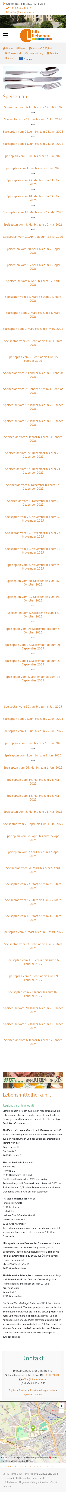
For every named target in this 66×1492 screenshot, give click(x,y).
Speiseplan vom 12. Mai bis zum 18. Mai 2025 (33, 797)
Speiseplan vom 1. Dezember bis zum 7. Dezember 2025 (33, 503)
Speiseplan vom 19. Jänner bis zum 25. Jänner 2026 (33, 407)
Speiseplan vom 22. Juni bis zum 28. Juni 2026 (33, 131)
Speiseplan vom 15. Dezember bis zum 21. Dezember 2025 (33, 471)
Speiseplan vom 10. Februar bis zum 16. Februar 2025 (33, 962)
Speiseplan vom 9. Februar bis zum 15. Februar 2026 (33, 359)
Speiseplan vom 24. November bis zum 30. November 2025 (33, 519)
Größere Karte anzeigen (27, 1466)
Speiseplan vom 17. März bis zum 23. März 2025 (33, 902)
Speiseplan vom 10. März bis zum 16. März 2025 (33, 918)
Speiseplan (15, 96)
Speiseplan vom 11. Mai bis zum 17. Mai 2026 (33, 212)
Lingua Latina (48, 1390)
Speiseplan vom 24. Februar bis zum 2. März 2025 (33, 946)
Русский (28, 1394)
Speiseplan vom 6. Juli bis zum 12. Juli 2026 (33, 107)
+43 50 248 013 (52, 1375)
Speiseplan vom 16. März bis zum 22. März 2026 (33, 299)
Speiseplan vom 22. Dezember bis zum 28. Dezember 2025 (33, 455)
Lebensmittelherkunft (27, 1094)
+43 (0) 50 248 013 (20, 7)
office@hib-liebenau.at (22, 12)
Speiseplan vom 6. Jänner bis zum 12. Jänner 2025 (33, 1042)
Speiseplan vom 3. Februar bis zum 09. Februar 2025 (33, 978)
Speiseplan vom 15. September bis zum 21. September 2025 (33, 663)
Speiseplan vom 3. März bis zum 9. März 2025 (33, 932)
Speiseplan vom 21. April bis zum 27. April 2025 (33, 838)
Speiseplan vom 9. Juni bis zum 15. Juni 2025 (33, 743)
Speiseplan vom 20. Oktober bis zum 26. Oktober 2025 (33, 583)
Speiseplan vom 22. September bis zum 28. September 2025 (33, 647)
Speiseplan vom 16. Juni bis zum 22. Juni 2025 (33, 731)
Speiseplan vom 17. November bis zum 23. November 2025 (33, 535)
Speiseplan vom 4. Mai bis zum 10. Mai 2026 (33, 224)
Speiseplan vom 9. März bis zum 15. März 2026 (33, 314)
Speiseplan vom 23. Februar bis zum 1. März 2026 (33, 343)
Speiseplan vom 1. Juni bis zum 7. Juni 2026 (33, 168)
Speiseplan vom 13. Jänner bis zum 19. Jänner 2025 (33, 1026)
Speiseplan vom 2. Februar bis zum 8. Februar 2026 (33, 375)
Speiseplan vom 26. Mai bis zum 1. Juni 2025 (33, 767)
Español (34, 1390)
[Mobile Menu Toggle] (5, 35)
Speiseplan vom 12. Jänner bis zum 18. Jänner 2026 (33, 423)
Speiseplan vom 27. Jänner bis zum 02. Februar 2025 (33, 994)
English (12, 1390)
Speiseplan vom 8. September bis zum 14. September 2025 (33, 678)
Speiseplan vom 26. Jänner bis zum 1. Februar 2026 (33, 391)
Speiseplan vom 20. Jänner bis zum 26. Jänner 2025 (33, 1010)
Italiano (38, 1394)
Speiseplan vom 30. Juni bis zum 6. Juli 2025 (33, 706)
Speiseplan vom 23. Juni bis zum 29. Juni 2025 (33, 719)
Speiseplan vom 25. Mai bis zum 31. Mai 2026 (33, 182)
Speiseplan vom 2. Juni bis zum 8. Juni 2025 (33, 755)
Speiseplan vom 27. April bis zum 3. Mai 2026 (33, 237)
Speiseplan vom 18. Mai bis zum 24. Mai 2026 (33, 198)
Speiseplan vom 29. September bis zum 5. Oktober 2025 (33, 631)
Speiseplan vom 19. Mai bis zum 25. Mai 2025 (33, 781)
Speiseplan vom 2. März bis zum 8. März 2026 (33, 329)
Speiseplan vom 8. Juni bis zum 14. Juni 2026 (33, 156)
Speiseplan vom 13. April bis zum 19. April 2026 (33, 267)
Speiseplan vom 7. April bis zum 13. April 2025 (33, 854)
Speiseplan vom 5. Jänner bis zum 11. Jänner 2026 (33, 439)
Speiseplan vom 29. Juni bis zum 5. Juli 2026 (33, 119)
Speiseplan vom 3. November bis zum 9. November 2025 (33, 567)
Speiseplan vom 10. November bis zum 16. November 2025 (33, 551)
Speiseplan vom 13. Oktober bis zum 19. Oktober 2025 (33, 599)
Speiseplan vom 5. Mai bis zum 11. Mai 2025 (33, 812)
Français (22, 1390)
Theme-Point (37, 1478)
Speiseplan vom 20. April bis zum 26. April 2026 (33, 251)
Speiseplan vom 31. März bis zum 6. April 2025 (33, 870)
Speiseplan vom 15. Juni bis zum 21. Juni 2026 (33, 144)
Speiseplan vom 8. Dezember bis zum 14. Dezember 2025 (33, 487)
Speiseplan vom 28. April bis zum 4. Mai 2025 (33, 824)
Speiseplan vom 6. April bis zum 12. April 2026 (33, 283)
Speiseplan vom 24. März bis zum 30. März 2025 (33, 886)
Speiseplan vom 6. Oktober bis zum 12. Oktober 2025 (33, 615)
